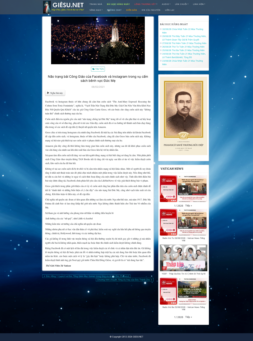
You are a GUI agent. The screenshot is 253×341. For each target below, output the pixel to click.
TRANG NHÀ (96, 4)
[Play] (184, 188)
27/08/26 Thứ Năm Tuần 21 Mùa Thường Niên (184, 43)
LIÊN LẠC (170, 10)
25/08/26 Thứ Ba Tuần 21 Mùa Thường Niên (183, 50)
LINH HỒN (198, 4)
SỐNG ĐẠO (95, 10)
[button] (189, 205)
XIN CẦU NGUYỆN (151, 10)
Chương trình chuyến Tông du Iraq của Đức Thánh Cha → (124, 279)
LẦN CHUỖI (181, 4)
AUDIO (165, 4)
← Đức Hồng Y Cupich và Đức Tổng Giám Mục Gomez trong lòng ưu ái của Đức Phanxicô (86, 276)
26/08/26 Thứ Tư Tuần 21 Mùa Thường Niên (183, 46)
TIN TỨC (99, 69)
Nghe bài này (56, 92)
